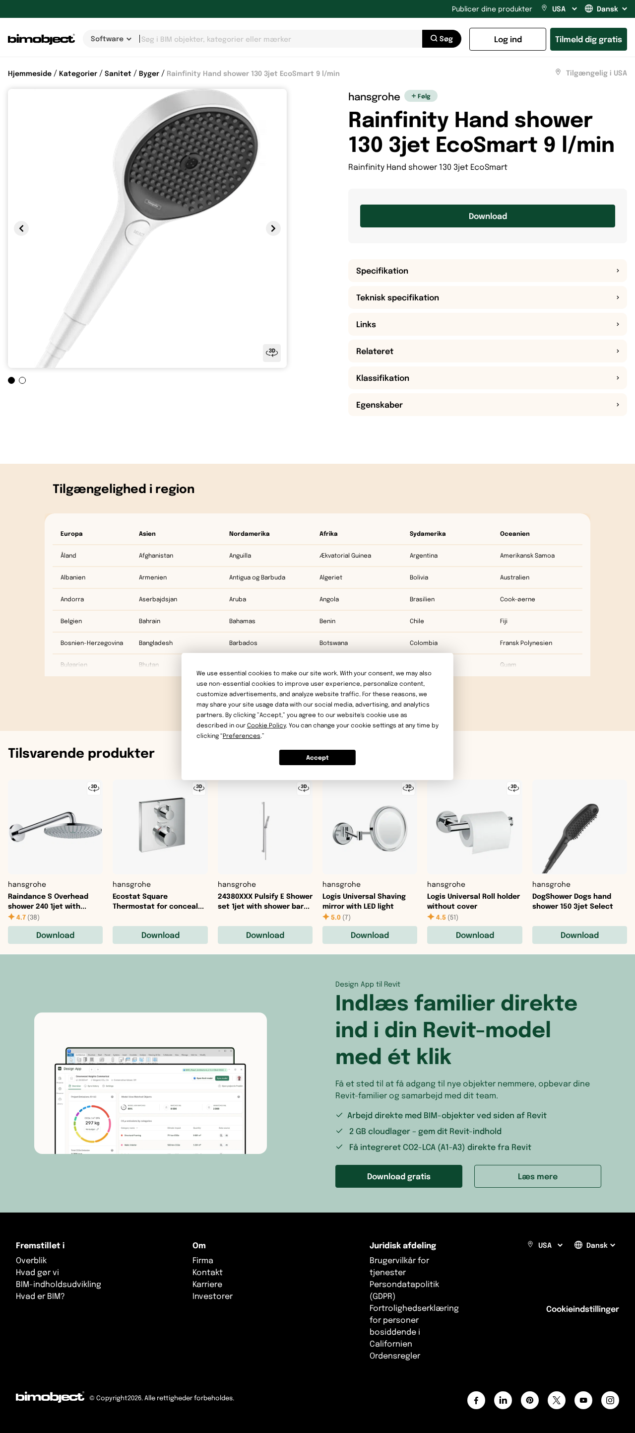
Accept (317, 757)
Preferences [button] (241, 735)
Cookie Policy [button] (266, 725)
